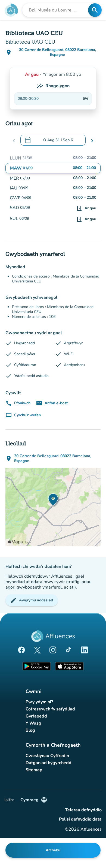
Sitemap (34, 769)
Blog (30, 730)
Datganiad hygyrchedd (48, 762)
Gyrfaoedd (36, 716)
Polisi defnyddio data (80, 819)
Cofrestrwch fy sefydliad (50, 709)
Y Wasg (33, 723)
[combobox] (57, 10)
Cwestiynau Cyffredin (47, 755)
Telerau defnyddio (83, 809)
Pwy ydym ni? (39, 702)
